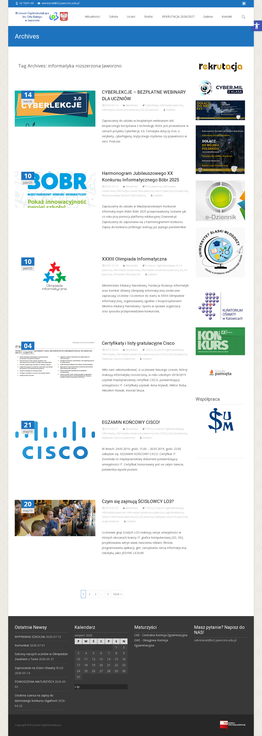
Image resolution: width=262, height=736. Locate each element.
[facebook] (244, 5)
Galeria (208, 16)
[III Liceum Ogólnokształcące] (38, 15)
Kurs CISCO (161, 354)
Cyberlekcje (151, 105)
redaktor (170, 109)
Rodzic (148, 16)
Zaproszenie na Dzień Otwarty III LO (39, 668)
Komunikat (22, 645)
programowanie (110, 521)
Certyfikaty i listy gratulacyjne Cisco (138, 343)
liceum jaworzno (164, 191)
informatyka (108, 354)
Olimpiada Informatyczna (126, 274)
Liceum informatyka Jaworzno (118, 517)
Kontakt (227, 16)
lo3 (142, 109)
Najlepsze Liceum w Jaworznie (118, 359)
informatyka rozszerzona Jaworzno (120, 109)
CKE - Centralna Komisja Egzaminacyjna (160, 635)
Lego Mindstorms (174, 512)
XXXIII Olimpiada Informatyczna (134, 259)
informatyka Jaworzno (171, 105)
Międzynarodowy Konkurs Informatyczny (124, 195)
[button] (256, 25)
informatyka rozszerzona (126, 270)
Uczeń (131, 16)
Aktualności (92, 16)
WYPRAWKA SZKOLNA (30, 637)
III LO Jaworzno (153, 186)
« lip (77, 687)
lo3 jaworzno (152, 109)
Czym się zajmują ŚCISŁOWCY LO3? (138, 501)
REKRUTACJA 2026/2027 (178, 16)
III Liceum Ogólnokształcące (160, 265)
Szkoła (113, 16)
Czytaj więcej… (113, 149)
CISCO (149, 350)
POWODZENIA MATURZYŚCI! (34, 682)
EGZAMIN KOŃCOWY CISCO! (131, 422)
